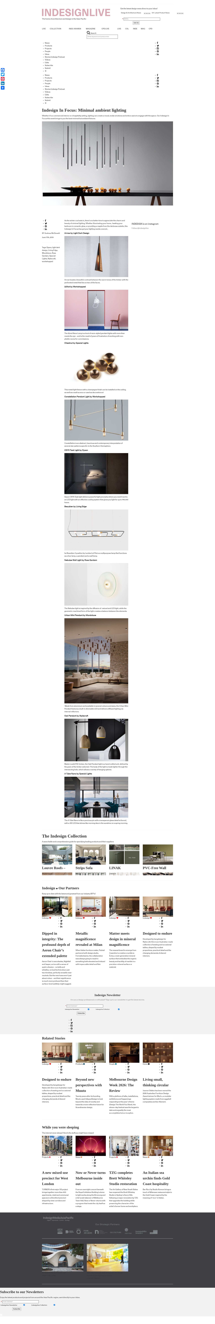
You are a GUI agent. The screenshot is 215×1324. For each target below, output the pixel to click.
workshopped (47, 261)
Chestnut (68, 343)
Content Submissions (58, 1214)
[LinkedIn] (2, 83)
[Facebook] (2, 70)
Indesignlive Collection (103, 1009)
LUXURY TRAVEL (94, 1278)
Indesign (45, 918)
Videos (47, 60)
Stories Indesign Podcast (55, 57)
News (47, 43)
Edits (47, 62)
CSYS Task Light (71, 450)
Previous (38, 161)
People (47, 51)
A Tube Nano (70, 774)
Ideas (47, 54)
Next (176, 161)
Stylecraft (52, 259)
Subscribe (49, 65)
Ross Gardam (91, 560)
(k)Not (67, 287)
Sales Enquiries (73, 1214)
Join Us (136, 23)
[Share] (2, 88)
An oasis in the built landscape (54, 1273)
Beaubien (68, 507)
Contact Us (84, 1214)
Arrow (67, 233)
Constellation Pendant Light (76, 397)
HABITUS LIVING (49, 1276)
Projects (48, 48)
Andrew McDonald (52, 233)
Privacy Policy (94, 1214)
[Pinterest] (2, 79)
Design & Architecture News (131, 13)
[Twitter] (2, 74)
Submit (48, 68)
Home (145, 1064)
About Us (45, 1214)
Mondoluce (46, 253)
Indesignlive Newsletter (72, 1009)
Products (48, 46)
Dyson (49, 247)
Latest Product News (162, 13)
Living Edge (52, 250)
